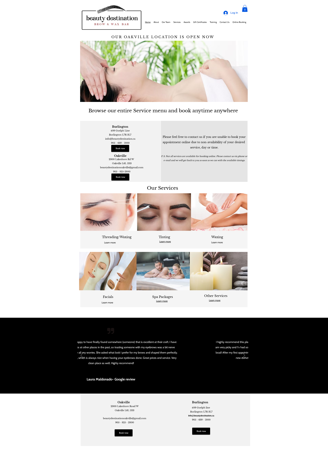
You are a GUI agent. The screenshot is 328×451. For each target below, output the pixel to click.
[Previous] (82, 355)
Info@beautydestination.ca (201, 416)
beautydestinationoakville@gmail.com (121, 167)
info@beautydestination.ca (120, 139)
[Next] (243, 355)
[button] (245, 8)
